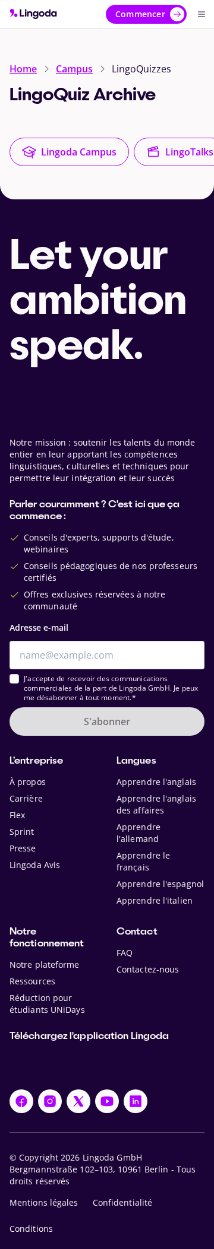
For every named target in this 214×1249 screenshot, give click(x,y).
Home (23, 68)
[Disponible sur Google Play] (134, 1063)
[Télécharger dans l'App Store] (47, 1063)
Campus (74, 68)
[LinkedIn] (135, 1101)
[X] (78, 1101)
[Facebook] (21, 1101)
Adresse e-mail (39, 627)
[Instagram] (50, 1101)
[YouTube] (107, 1101)
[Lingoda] (33, 14)
